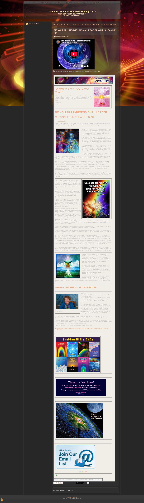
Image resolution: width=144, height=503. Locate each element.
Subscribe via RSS (34, 23)
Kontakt (69, 497)
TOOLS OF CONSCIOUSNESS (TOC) (72, 11)
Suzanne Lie (61, 121)
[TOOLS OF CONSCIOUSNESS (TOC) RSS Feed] (2, 500)
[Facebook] (83, 471)
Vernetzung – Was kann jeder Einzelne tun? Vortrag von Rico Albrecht (95, 24)
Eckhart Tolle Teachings (61, 24)
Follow (60, 483)
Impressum (74, 497)
